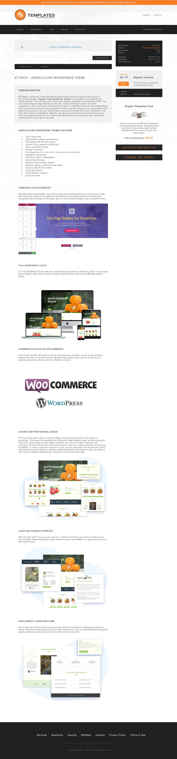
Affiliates (86, 735)
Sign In (146, 15)
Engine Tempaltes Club (139, 106)
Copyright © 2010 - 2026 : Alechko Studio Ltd (88, 750)
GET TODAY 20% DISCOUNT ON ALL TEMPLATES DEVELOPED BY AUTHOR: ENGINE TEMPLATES (88, 2)
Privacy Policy (117, 735)
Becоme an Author (152, 29)
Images (64, 29)
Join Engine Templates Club (139, 147)
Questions (57, 735)
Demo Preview (102, 58)
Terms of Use (138, 735)
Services (42, 735)
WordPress (36, 29)
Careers (100, 735)
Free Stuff (80, 29)
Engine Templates (151, 47)
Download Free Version (139, 157)
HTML (51, 29)
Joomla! (20, 29)
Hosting (72, 735)
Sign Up (158, 15)
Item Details (25, 67)
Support (45, 67)
